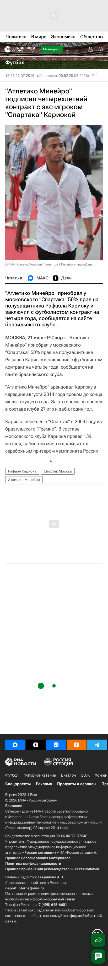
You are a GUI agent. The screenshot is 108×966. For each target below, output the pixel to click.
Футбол (11, 775)
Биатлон (68, 775)
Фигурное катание (40, 775)
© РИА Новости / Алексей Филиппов (31, 264)
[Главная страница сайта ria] (6, 49)
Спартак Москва (58, 471)
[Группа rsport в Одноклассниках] (77, 745)
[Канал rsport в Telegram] (97, 745)
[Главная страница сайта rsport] (31, 49)
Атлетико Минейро (24, 479)
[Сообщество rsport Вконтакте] (56, 745)
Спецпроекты (18, 784)
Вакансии (13, 806)
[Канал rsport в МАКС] (15, 745)
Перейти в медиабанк (77, 264)
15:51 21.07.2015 (19, 75)
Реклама (44, 784)
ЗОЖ (85, 775)
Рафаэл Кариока (22, 471)
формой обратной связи (54, 899)
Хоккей (101, 775)
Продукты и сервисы (76, 784)
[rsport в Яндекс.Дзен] (36, 745)
